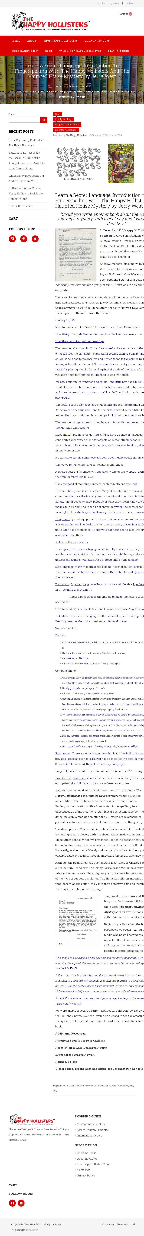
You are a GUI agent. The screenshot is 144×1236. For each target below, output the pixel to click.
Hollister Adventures (77, 86)
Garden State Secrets (21, 206)
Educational (102, 1085)
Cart (122, 14)
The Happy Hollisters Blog (93, 1164)
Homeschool (122, 1085)
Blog (57, 114)
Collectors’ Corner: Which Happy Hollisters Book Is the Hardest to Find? (26, 193)
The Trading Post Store (91, 1124)
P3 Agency (33, 1229)
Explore (112, 1085)
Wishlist (101, 3)
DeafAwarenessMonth (86, 1085)
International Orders (89, 1135)
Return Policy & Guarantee (93, 1130)
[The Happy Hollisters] (50, 21)
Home (58, 86)
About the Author (87, 1158)
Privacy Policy (86, 1175)
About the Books (86, 1153)
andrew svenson (66, 1085)
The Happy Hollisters (76, 135)
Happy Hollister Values (67, 124)
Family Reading (63, 119)
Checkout (129, 3)
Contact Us (83, 1170)
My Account (115, 3)
